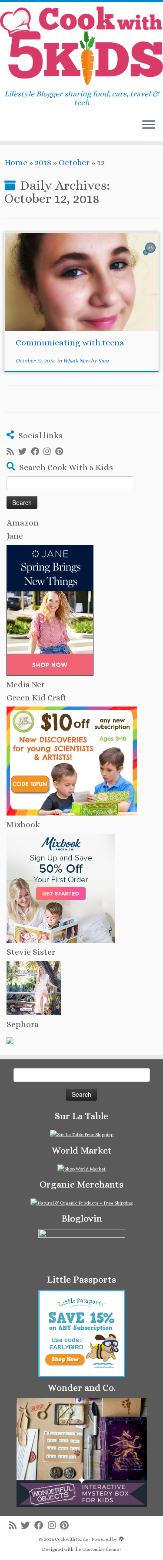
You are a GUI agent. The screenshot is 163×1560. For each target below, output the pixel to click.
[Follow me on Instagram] (49, 451)
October (74, 162)
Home (15, 162)
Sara (103, 361)
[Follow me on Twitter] (24, 451)
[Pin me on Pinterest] (61, 451)
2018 (43, 162)
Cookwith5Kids (71, 1539)
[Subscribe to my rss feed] (12, 451)
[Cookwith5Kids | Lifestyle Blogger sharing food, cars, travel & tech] (81, 46)
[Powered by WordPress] (121, 1538)
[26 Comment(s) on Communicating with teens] (151, 254)
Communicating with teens (70, 343)
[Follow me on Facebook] (37, 451)
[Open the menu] (148, 125)
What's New (77, 361)
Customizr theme (100, 1549)
